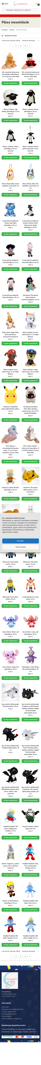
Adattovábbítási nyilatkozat (11, 1019)
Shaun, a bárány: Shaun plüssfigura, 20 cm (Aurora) (10, 149)
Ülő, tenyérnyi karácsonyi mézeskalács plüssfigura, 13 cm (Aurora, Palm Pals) (10, 74)
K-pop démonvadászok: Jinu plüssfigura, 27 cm (10, 261)
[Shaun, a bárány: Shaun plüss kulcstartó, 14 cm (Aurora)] (30, 135)
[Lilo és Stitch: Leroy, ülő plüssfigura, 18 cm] (30, 620)
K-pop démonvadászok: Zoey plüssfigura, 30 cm (10, 296)
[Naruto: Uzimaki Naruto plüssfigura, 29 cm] (10, 889)
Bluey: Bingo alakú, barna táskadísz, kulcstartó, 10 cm (10, 186)
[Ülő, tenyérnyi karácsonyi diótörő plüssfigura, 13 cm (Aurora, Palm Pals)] (30, 60)
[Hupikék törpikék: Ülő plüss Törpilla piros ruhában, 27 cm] (10, 815)
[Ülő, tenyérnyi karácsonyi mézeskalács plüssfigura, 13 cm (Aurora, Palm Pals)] (10, 60)
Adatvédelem (6, 1016)
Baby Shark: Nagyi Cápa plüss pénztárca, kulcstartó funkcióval (10, 334)
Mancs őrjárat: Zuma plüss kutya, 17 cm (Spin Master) (10, 372)
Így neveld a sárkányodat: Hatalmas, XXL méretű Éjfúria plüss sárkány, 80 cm (30, 790)
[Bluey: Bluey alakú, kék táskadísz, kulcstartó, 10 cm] (30, 172)
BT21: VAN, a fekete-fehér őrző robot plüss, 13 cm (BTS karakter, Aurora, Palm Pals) (30, 449)
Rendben (20, 541)
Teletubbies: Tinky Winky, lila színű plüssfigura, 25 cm (30, 669)
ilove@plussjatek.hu (9, 994)
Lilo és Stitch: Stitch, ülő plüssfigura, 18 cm (10, 633)
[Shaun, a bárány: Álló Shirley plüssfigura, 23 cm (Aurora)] (10, 97)
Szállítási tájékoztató (9, 1014)
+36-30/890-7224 (8, 996)
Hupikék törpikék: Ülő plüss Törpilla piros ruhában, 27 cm (10, 829)
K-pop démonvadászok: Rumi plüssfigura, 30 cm (30, 261)
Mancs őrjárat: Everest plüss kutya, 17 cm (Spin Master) (30, 334)
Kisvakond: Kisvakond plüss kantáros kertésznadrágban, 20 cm (30, 297)
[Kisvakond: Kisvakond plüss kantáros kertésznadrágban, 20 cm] (30, 283)
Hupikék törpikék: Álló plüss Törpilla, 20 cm (30, 937)
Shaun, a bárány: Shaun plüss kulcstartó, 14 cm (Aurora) (30, 149)
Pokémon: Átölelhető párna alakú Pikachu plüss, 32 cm (10, 409)
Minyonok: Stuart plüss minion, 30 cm (10, 563)
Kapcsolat (5, 1007)
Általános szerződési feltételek (13, 1009)
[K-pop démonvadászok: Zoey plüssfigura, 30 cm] (10, 283)
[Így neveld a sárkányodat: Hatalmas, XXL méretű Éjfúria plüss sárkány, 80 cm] (30, 775)
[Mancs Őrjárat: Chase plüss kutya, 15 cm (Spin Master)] (30, 358)
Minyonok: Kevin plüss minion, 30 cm (10, 598)
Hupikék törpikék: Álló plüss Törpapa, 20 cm (10, 937)
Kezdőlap (4, 30)
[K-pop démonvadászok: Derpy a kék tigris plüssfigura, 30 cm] (10, 209)
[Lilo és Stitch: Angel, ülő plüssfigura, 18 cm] (10, 655)
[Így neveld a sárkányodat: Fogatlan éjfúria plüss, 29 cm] (10, 734)
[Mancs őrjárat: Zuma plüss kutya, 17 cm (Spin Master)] (10, 358)
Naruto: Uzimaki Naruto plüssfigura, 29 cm (10, 902)
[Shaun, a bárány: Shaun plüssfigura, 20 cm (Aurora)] (10, 135)
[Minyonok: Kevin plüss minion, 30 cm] (10, 585)
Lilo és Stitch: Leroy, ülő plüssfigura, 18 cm (30, 633)
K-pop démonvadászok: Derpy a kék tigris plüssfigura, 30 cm (10, 223)
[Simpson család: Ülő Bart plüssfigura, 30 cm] (10, 476)
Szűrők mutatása (10, 36)
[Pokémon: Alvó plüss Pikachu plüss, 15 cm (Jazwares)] (30, 476)
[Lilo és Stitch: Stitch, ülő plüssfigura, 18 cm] (10, 620)
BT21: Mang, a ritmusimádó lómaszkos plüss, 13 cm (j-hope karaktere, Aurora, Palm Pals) (11, 450)
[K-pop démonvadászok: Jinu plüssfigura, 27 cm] (10, 248)
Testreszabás (20, 547)
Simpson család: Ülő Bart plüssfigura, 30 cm (10, 489)
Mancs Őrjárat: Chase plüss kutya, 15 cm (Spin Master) (30, 372)
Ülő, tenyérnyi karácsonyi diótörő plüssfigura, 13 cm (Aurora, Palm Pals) (30, 74)
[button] (36, 4)
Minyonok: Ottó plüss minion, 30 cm (30, 563)
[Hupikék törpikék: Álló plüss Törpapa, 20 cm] (10, 924)
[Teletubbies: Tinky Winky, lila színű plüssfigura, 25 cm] (30, 655)
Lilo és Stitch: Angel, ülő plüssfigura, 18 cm (10, 668)
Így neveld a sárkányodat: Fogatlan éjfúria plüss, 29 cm (10, 748)
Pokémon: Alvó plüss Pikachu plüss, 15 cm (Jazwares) (30, 490)
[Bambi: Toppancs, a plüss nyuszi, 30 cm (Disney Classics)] (10, 852)
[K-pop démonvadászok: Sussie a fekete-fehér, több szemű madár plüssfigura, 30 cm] (30, 209)
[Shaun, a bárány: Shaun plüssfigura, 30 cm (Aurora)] (30, 97)
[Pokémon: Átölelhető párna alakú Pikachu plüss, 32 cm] (10, 395)
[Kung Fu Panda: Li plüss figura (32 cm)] (30, 815)
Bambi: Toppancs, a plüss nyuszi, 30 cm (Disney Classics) (10, 866)
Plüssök (11, 30)
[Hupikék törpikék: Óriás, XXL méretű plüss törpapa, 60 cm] (30, 852)
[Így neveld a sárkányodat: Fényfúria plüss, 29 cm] (10, 692)
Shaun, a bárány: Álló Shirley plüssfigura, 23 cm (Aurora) (10, 111)
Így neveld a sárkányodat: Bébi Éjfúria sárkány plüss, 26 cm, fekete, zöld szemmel (10, 790)
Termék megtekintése (10, 83)
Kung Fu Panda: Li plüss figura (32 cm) (30, 828)
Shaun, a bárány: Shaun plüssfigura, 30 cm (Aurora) (30, 111)
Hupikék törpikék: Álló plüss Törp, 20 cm (30, 902)
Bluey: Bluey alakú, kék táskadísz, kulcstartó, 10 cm (30, 186)
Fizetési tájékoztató (9, 1012)
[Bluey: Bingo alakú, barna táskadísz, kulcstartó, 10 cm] (10, 172)
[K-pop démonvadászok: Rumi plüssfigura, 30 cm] (30, 248)
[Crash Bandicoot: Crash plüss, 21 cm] (30, 585)
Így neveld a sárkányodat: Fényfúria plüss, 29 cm (10, 705)
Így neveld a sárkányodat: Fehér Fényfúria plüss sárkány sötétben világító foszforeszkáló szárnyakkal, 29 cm (30, 750)
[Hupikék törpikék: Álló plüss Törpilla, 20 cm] (30, 924)
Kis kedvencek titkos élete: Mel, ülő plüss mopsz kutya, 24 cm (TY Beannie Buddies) (30, 410)
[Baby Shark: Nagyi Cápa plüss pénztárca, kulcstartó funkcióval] (10, 320)
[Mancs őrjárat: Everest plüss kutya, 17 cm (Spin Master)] (30, 320)
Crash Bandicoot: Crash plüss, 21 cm (30, 598)
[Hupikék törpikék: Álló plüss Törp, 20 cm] (30, 889)
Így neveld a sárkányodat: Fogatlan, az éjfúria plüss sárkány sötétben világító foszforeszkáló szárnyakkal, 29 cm (30, 708)
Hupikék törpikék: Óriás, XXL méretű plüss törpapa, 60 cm (30, 866)
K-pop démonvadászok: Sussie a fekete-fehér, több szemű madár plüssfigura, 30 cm (30, 224)
